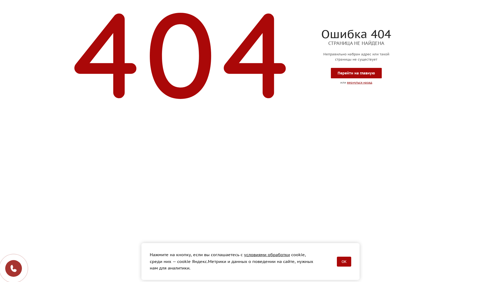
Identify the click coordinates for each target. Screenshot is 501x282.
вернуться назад (359, 82)
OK (344, 261)
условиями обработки (267, 254)
